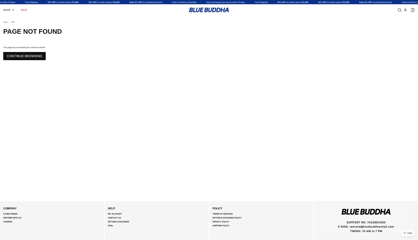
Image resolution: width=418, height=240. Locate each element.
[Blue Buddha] (209, 10)
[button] (399, 10)
